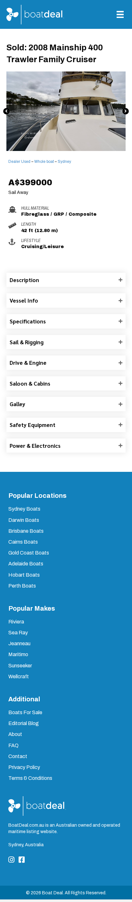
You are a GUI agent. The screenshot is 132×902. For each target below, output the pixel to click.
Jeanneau (19, 643)
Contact (17, 756)
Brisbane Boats (26, 531)
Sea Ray (18, 632)
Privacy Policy (24, 767)
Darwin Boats (23, 520)
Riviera (16, 621)
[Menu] (120, 14)
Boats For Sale (25, 712)
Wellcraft (18, 676)
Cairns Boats (23, 542)
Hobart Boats (24, 575)
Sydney (64, 161)
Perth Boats (22, 586)
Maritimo (18, 654)
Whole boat (44, 161)
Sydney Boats (24, 509)
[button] (6, 111)
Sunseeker (20, 665)
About (15, 734)
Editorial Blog (23, 723)
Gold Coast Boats (28, 552)
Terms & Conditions (30, 778)
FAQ (13, 745)
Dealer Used (19, 161)
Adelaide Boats (25, 563)
